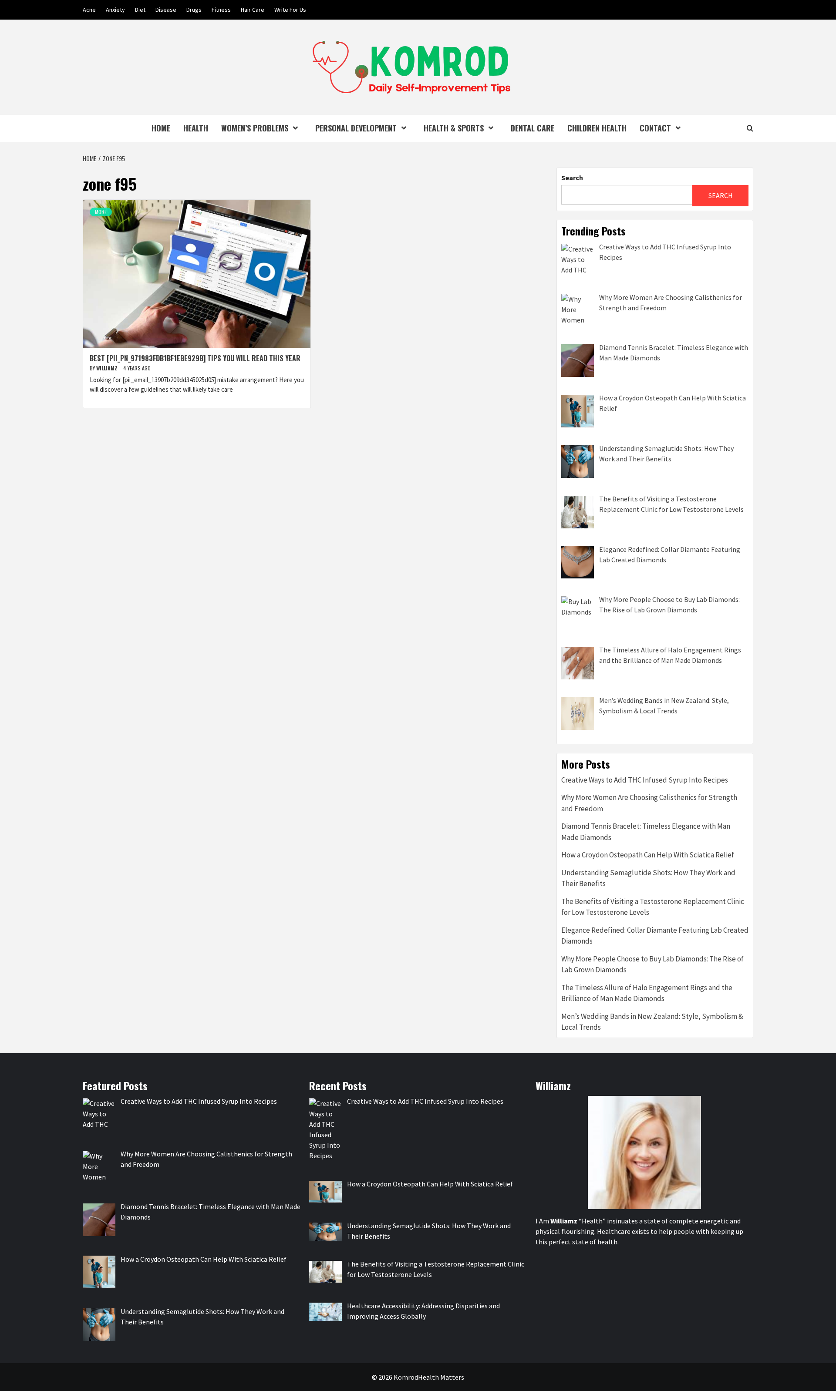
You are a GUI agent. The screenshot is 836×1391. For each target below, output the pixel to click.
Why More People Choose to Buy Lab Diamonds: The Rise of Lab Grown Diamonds (652, 964)
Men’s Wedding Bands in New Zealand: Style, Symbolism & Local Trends (652, 1021)
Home (161, 128)
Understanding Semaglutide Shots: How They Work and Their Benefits (648, 878)
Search (572, 177)
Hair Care (252, 9)
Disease (165, 9)
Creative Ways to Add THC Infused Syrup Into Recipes (644, 780)
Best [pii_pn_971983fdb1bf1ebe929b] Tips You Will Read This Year (195, 358)
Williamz (107, 368)
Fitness (221, 9)
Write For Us (290, 9)
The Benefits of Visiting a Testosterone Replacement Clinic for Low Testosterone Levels (652, 907)
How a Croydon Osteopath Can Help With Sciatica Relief (647, 855)
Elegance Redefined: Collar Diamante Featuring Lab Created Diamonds (654, 935)
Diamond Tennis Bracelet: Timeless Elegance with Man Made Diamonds (645, 831)
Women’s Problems (254, 128)
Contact (655, 128)
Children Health (597, 128)
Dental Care (532, 128)
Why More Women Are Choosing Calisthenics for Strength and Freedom (649, 803)
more (101, 211)
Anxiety (115, 9)
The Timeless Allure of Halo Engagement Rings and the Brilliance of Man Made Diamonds (646, 993)
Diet (140, 9)
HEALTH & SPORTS (454, 128)
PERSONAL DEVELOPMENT (356, 128)
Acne (89, 9)
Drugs (194, 9)
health (195, 128)
